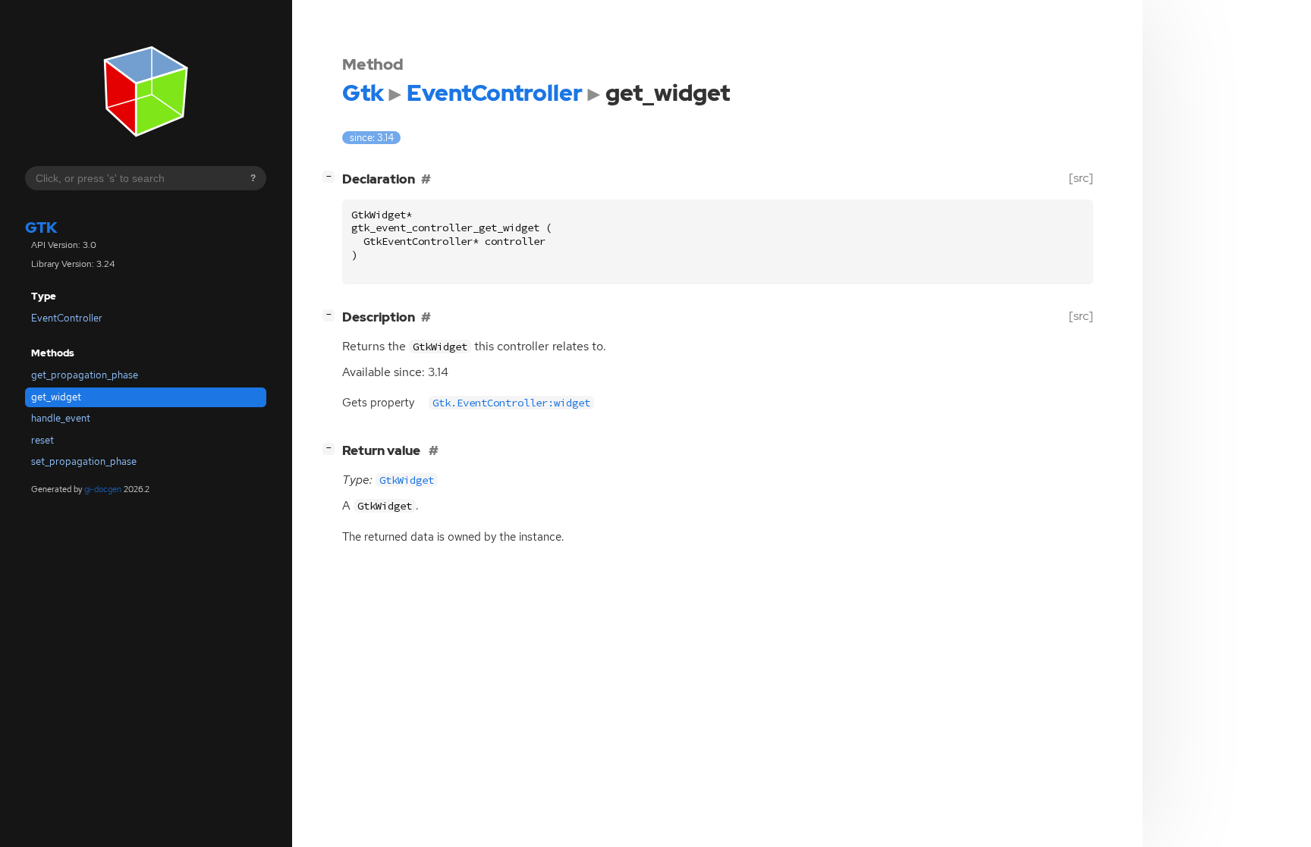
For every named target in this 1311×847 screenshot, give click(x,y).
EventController (66, 318)
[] (331, 176)
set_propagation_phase (84, 461)
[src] (1081, 178)
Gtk (41, 227)
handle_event (60, 418)
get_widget (56, 397)
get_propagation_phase (84, 375)
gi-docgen (102, 489)
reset (42, 440)
